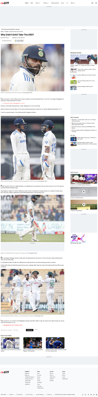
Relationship (65, 378)
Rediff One (27, 375)
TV (67, 3)
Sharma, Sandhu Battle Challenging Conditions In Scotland (84, 131)
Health (63, 373)
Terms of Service (29, 394)
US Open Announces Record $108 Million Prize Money (83, 127)
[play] (83, 178)
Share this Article (7, 40)
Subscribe (29, 330)
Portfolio (51, 380)
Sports (38, 378)
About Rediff (3, 394)
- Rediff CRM (27, 382)
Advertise (11, 394)
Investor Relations (40, 394)
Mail (32, 3)
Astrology (39, 386)
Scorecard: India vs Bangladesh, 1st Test (14, 103)
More (72, 3)
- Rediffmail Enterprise (29, 377)
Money (45, 3)
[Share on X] (85, 394)
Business (39, 375)
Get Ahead (39, 382)
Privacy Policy (19, 394)
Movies (38, 377)
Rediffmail (27, 373)
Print (37, 329)
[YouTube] (93, 394)
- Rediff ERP (27, 384)
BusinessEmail (55, 3)
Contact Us (49, 394)
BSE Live (51, 373)
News (37, 3)
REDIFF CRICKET (5, 37)
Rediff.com (60, 394)
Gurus (62, 3)
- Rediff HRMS (28, 380)
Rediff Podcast (40, 388)
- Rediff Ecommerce (29, 378)
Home (26, 3)
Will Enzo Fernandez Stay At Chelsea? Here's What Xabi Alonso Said (83, 124)
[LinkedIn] (96, 394)
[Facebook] (88, 394)
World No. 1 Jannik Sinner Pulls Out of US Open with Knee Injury (84, 120)
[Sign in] (96, 3)
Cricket (6, 31)
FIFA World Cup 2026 (75, 243)
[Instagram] (91, 394)
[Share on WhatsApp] (82, 394)
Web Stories (74, 172)
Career (63, 377)
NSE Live (51, 375)
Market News (52, 377)
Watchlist (52, 378)
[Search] (92, 3)
